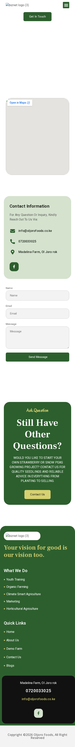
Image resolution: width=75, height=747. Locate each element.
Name (9, 288)
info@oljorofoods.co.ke (38, 699)
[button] (66, 5)
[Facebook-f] (14, 266)
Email (9, 306)
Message (11, 324)
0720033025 (38, 691)
